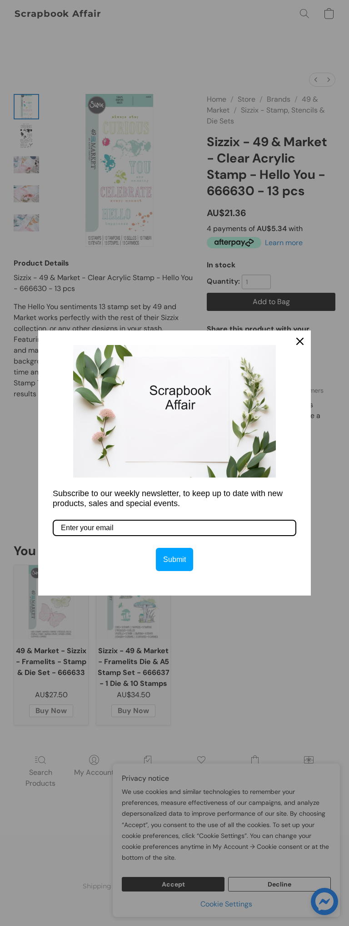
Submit (174, 559)
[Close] (300, 341)
